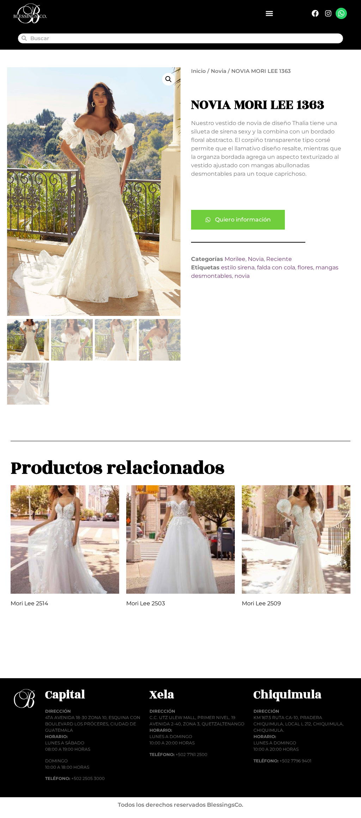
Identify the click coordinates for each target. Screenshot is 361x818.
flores (305, 267)
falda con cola (276, 267)
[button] (269, 13)
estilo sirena (238, 267)
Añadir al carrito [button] (41, 660)
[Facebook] (315, 13)
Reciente (279, 259)
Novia (218, 71)
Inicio (198, 71)
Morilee (235, 259)
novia (242, 276)
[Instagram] (328, 13)
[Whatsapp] (341, 13)
